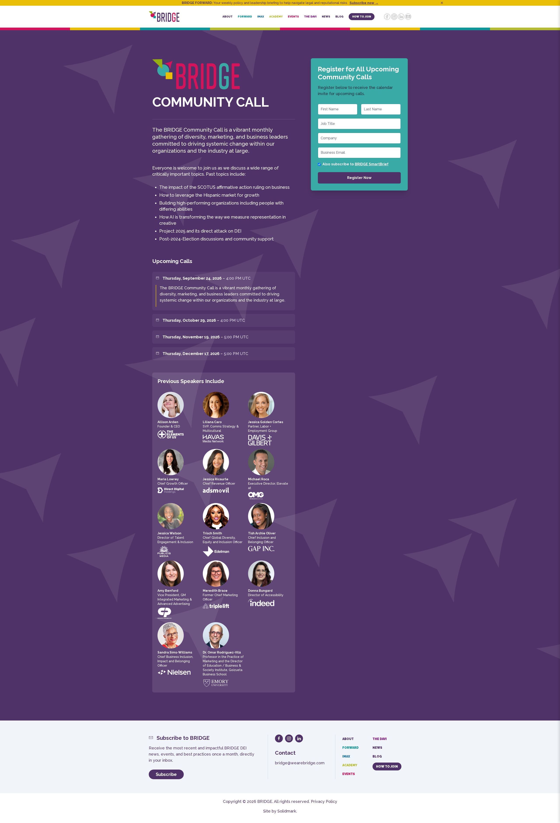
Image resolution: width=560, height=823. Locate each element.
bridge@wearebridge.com (300, 763)
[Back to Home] (164, 16)
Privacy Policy (324, 801)
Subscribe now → (364, 3)
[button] (227, 16)
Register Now (359, 178)
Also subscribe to (355, 164)
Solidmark (286, 811)
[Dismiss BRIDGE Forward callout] (441, 2)
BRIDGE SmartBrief (371, 164)
